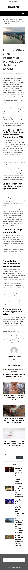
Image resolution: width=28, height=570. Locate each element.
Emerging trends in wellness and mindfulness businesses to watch (14, 397)
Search (7, 454)
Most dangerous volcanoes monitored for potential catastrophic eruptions (19, 525)
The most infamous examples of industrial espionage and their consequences (14, 443)
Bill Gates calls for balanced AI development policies (14, 375)
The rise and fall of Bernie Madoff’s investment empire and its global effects (14, 420)
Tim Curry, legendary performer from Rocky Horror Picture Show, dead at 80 (19, 476)
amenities (21, 245)
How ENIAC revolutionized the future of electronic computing (20, 492)
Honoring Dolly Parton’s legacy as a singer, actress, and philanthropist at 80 (20, 507)
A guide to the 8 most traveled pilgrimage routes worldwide (19, 540)
